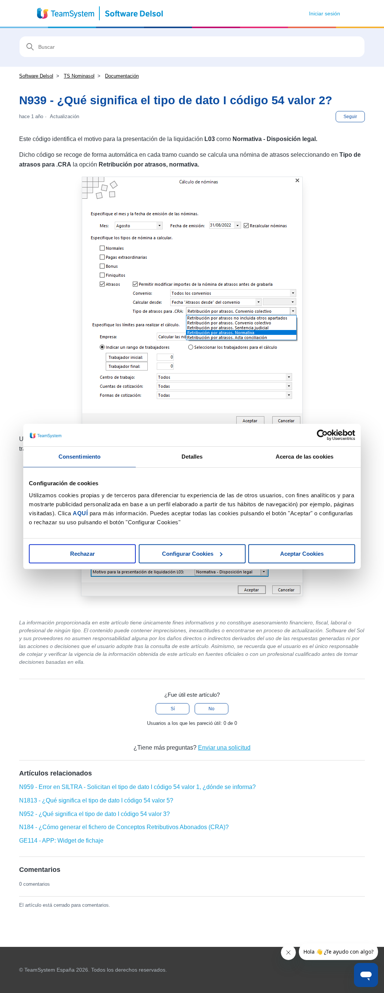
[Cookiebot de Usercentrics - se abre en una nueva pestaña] (322, 435)
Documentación (122, 76)
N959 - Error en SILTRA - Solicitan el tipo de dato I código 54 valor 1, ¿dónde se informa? (137, 787)
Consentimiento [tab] (79, 456)
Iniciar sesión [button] (324, 13)
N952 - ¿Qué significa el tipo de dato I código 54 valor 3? (94, 814)
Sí (173, 708)
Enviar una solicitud (224, 747)
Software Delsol (36, 76)
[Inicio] (100, 13)
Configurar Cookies (187, 553)
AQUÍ (80, 513)
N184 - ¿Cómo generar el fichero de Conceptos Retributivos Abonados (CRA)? (124, 827)
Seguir (350, 116)
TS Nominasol (79, 76)
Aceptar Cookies (302, 553)
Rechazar (82, 553)
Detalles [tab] (192, 456)
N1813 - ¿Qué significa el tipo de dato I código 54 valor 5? (96, 800)
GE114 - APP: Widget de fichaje (61, 840)
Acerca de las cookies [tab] (304, 456)
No (211, 708)
